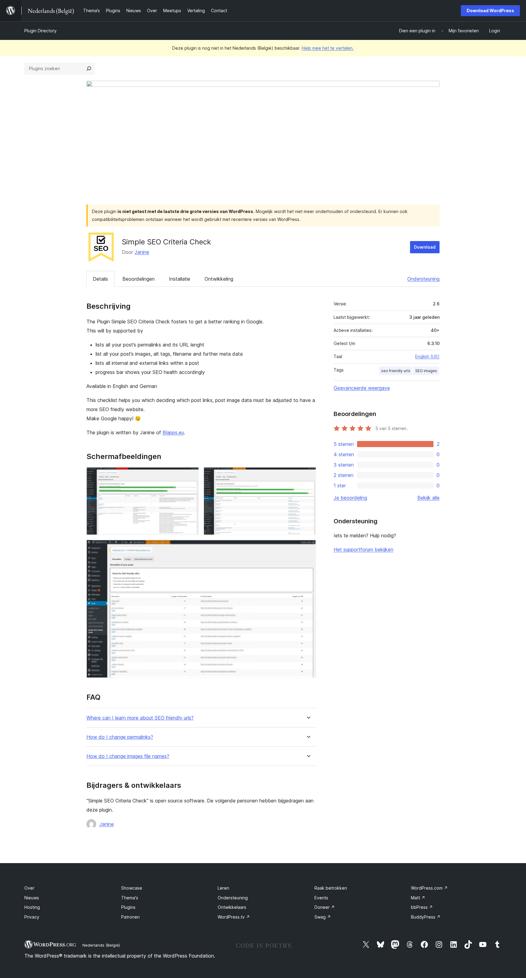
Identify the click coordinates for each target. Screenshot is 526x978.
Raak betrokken (330, 888)
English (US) (427, 356)
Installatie (179, 279)
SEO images (426, 370)
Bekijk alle (428, 498)
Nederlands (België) (101, 945)
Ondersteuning (423, 279)
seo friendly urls (395, 370)
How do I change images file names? (127, 756)
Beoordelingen (138, 279)
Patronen (130, 916)
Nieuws (31, 897)
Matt (418, 897)
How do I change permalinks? (119, 737)
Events (321, 897)
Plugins (128, 907)
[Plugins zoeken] (89, 68)
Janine (142, 252)
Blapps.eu (173, 432)
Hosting (32, 907)
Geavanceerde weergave (362, 388)
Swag (322, 916)
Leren (223, 888)
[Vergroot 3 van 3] (308, 548)
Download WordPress (490, 10)
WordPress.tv (234, 916)
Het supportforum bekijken (363, 549)
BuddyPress (425, 916)
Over (29, 888)
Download (425, 247)
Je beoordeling (350, 498)
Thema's (129, 897)
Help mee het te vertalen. (328, 48)
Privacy (31, 916)
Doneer (324, 907)
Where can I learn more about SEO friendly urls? (140, 718)
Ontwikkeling (219, 279)
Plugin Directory (40, 30)
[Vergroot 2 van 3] (308, 475)
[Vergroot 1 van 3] (191, 475)
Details (100, 279)
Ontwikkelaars (232, 907)
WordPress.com (429, 888)
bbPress (422, 907)
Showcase (131, 888)
